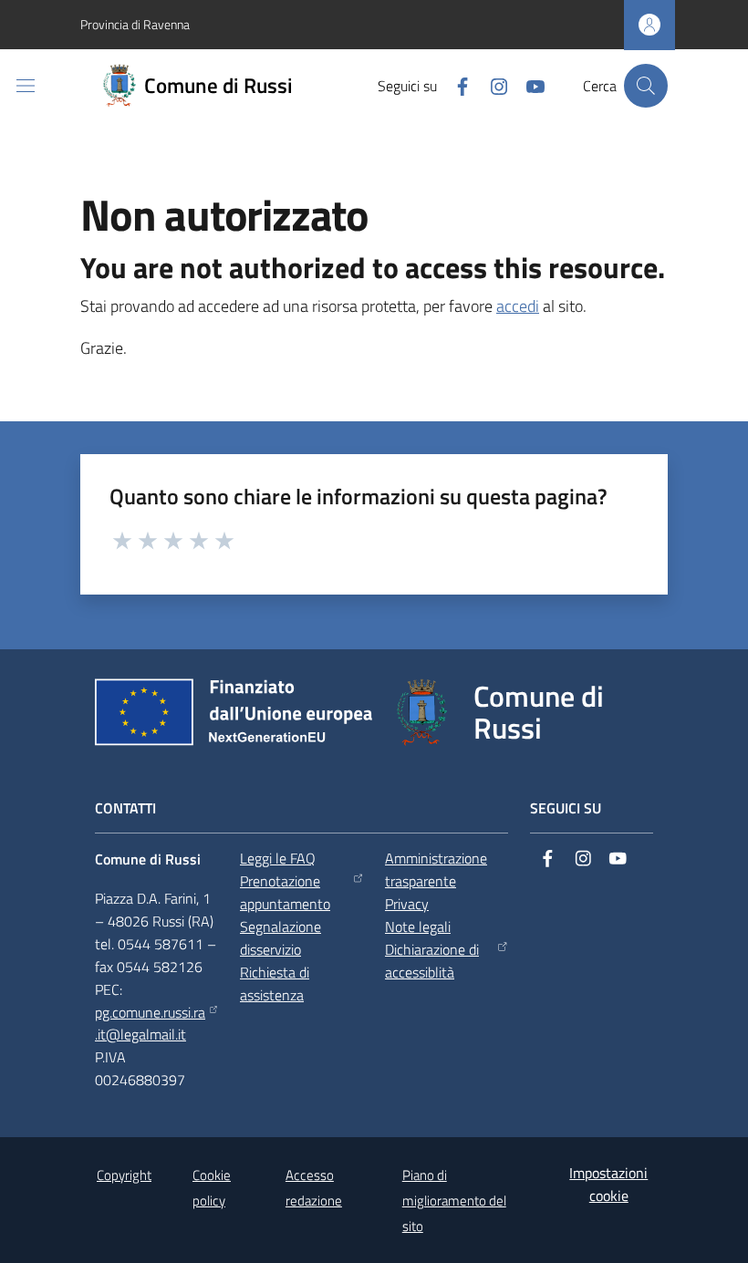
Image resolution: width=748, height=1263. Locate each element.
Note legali (418, 926)
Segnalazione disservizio (280, 938)
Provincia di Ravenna (135, 24)
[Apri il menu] (25, 86)
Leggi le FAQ (278, 858)
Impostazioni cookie (608, 1184)
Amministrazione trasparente (436, 869)
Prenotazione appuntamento (285, 892)
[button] (646, 86)
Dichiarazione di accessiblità (432, 960)
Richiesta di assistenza (274, 983)
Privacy (407, 904)
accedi (517, 306)
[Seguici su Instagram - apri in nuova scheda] (491, 85)
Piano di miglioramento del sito (454, 1201)
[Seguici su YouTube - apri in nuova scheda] (528, 85)
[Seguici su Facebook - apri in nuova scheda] (455, 85)
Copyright (124, 1175)
